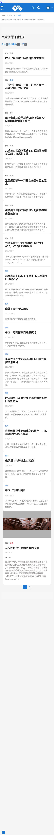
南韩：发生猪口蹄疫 (17, 308)
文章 (23, 44)
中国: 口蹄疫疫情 (15, 490)
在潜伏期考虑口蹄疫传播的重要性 (24, 58)
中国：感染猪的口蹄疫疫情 (20, 332)
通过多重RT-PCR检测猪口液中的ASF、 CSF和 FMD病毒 (24, 244)
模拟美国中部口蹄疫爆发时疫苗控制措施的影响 (26, 211)
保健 (6, 53)
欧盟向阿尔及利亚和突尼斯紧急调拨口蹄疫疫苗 (26, 399)
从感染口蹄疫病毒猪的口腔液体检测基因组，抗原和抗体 (26, 152)
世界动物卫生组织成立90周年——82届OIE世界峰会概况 (26, 432)
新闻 (11, 80)
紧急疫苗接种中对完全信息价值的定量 (26, 182)
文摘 (4, 44)
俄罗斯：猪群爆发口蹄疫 (19, 460)
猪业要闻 (13, 44)
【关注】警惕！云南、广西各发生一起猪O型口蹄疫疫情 (26, 86)
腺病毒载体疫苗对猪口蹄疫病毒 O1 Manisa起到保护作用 (25, 119)
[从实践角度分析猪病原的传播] (27, 524)
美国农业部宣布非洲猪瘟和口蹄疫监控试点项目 (26, 360)
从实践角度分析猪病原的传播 (22, 547)
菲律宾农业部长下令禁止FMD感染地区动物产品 (26, 277)
